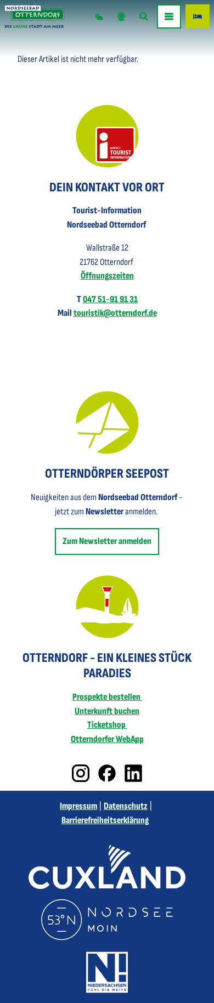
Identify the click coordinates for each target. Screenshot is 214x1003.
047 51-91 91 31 (110, 299)
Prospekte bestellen (107, 697)
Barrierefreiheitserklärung (105, 820)
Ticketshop (107, 724)
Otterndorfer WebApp (107, 739)
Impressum (78, 806)
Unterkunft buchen (107, 711)
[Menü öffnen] (169, 16)
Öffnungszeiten (107, 275)
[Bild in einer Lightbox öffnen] (107, 136)
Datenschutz (126, 806)
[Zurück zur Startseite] (34, 16)
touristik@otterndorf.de (115, 313)
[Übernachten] (197, 16)
